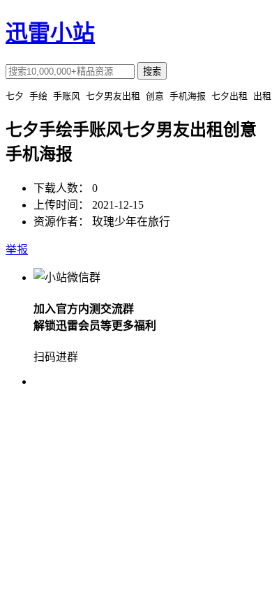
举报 (17, 249)
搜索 (152, 71)
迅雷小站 (50, 32)
